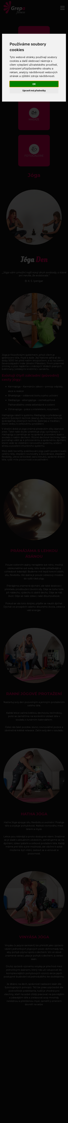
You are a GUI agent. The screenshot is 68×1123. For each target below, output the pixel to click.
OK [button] (34, 84)
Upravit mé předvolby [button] (34, 90)
